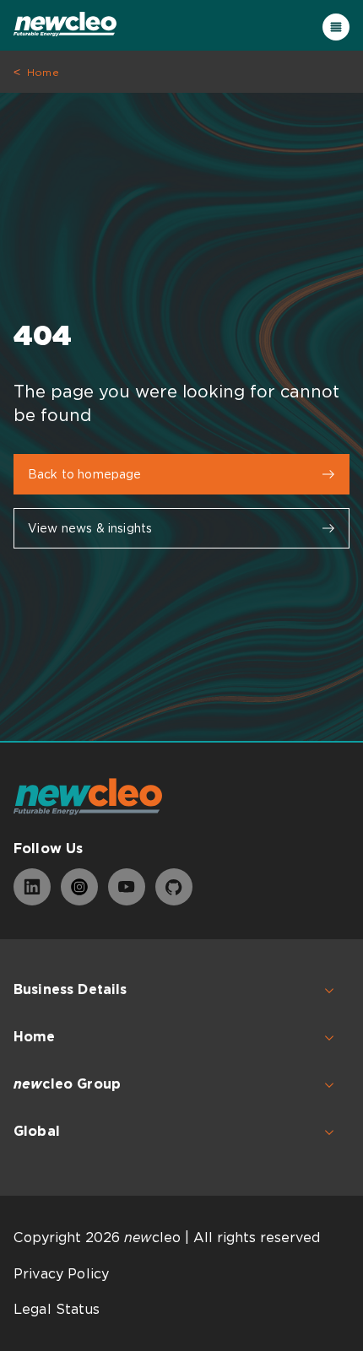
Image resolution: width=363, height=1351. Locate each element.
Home (43, 72)
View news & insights (90, 528)
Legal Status (57, 1309)
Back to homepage (85, 474)
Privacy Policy (61, 1274)
